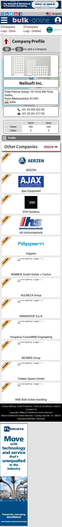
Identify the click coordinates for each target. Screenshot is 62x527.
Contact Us (31, 409)
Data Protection (25, 406)
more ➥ (51, 146)
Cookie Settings (9, 406)
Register (19, 49)
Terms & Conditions (43, 406)
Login (7, 49)
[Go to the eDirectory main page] (6, 41)
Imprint (57, 406)
